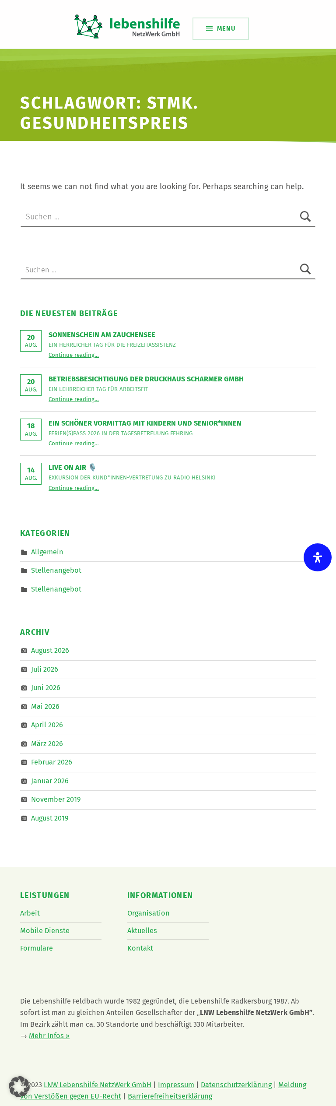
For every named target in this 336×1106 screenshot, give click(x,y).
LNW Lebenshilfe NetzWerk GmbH (97, 1085)
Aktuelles (142, 930)
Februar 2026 (51, 762)
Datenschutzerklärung (236, 1085)
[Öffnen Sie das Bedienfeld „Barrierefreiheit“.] (318, 557)
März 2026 (47, 744)
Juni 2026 (45, 687)
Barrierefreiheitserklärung (170, 1096)
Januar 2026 (50, 781)
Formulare (36, 948)
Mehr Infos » (49, 1036)
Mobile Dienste (45, 930)
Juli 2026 (44, 669)
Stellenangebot (56, 570)
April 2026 (47, 725)
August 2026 (50, 650)
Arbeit (30, 913)
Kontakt (140, 948)
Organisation (148, 913)
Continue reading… (74, 355)
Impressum (176, 1085)
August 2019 (50, 818)
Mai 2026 (45, 706)
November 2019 (56, 799)
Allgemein (47, 551)
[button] (19, 1086)
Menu (226, 28)
